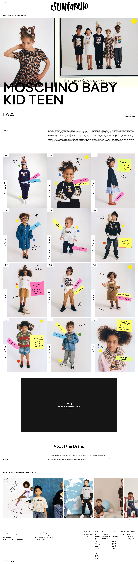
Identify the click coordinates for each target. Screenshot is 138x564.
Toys (96, 553)
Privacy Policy (130, 538)
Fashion (96, 546)
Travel (96, 558)
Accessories (98, 545)
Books (96, 555)
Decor (96, 551)
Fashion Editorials (106, 536)
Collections (13, 15)
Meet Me (122, 534)
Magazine (87, 532)
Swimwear (97, 536)
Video (103, 539)
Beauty (96, 550)
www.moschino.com (7, 458)
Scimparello (131, 532)
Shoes (96, 543)
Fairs (96, 541)
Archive (86, 536)
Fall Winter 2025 (129, 116)
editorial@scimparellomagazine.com (13, 539)
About (128, 534)
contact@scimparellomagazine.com (12, 534)
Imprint (129, 539)
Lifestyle (97, 548)
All (95, 534)
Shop (113, 532)
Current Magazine (88, 534)
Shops (96, 539)
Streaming (97, 556)
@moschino (5, 459)
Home (4, 15)
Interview (123, 532)
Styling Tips (105, 538)
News (96, 532)
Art (95, 538)
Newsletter (130, 536)
